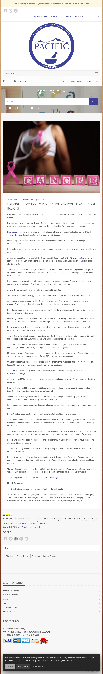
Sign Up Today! (86, 16)
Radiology (54, 477)
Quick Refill (56, 16)
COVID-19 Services (10, 595)
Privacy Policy (9, 611)
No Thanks (23, 667)
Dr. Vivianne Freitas (75, 257)
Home (65, 81)
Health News (18, 108)
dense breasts (57, 489)
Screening (36, 556)
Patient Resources (78, 81)
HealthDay (21, 527)
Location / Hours (70, 16)
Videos (37, 108)
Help (46, 16)
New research (13, 232)
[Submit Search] (93, 101)
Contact (6, 599)
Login (96, 16)
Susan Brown (13, 370)
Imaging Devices (49, 556)
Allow (10, 667)
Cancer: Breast (22, 556)
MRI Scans (9, 556)
